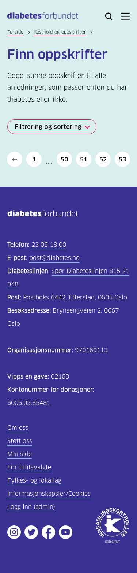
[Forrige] (14, 159)
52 (103, 159)
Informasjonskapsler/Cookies (49, 493)
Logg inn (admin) (31, 506)
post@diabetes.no (54, 257)
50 (64, 159)
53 (122, 159)
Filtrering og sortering (48, 126)
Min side (19, 454)
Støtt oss (19, 441)
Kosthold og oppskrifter (60, 32)
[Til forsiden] (42, 17)
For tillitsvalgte (29, 467)
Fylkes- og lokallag (34, 480)
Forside (15, 32)
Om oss (17, 427)
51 (83, 159)
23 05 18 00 (48, 244)
